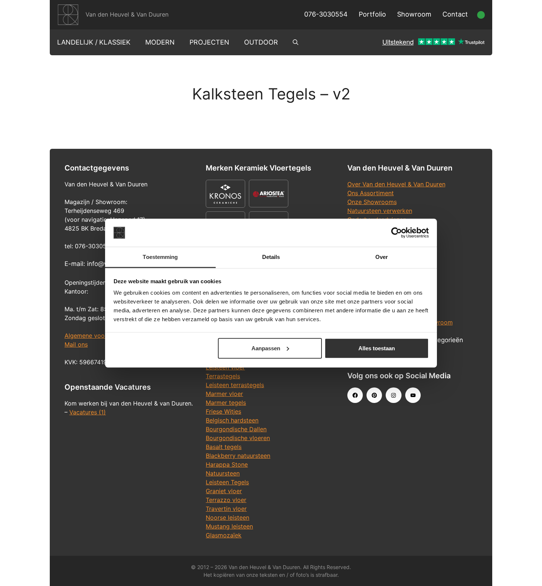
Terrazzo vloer (226, 499)
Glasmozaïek (224, 535)
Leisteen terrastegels (235, 385)
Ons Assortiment (370, 193)
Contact (455, 14)
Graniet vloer (224, 491)
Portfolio (372, 14)
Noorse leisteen (227, 517)
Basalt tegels (224, 446)
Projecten (209, 42)
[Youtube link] (413, 395)
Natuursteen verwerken (379, 210)
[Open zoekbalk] (295, 42)
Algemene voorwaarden (98, 335)
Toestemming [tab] (160, 257)
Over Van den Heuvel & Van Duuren (396, 184)
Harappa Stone (227, 464)
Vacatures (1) (87, 412)
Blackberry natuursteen (238, 455)
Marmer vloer (224, 393)
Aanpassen (265, 348)
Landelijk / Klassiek (94, 42)
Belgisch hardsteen (232, 420)
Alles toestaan (376, 348)
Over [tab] (381, 257)
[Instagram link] (393, 395)
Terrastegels (223, 376)
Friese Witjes (223, 411)
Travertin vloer (226, 508)
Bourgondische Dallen (236, 429)
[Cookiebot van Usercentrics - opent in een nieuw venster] (396, 232)
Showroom (414, 14)
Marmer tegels (226, 402)
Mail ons (76, 344)
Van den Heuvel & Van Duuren (127, 14)
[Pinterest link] (374, 395)
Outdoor (261, 42)
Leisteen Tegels (227, 482)
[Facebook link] (355, 395)
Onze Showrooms (372, 202)
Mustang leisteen (229, 526)
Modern (160, 42)
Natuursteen (223, 473)
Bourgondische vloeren (238, 438)
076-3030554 (326, 14)
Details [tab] (271, 257)
